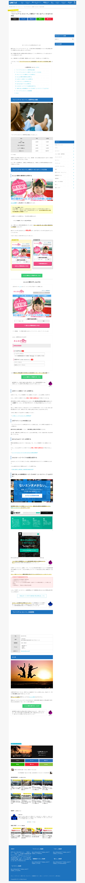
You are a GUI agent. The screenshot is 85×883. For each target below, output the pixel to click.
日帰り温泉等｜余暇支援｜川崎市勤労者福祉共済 (22, 469)
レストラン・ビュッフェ (60, 166)
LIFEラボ (13, 3)
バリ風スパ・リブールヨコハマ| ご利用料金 (21, 415)
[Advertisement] (32, 33)
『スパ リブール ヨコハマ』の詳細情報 (23, 90)
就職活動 (56, 178)
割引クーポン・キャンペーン (36, 2)
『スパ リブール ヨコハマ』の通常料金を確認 (24, 69)
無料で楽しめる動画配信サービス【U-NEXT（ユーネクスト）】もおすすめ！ (32, 88)
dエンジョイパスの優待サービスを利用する (25, 74)
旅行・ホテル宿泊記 (59, 181)
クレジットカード (58, 157)
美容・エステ (57, 187)
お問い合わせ (70, 2)
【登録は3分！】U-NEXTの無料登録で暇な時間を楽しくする (32, 595)
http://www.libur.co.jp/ (25, 651)
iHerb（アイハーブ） (59, 144)
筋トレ (52, 2)
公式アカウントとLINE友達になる (23, 81)
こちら (20, 286)
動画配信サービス (46, 2)
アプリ (56, 147)
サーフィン (57, 160)
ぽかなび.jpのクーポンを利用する (23, 83)
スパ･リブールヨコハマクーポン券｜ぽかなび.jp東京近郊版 (24, 452)
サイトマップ (63, 2)
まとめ (16, 93)
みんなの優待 (13, 202)
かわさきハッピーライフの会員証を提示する (25, 86)
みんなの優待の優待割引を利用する (23, 76)
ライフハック (28, 2)
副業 (56, 169)
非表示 (37, 67)
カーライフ (57, 2)
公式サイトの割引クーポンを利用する (24, 79)
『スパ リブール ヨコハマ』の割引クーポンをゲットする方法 (27, 72)
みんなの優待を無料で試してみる (31, 705)
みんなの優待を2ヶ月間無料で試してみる (31, 275)
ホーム (22, 2)
